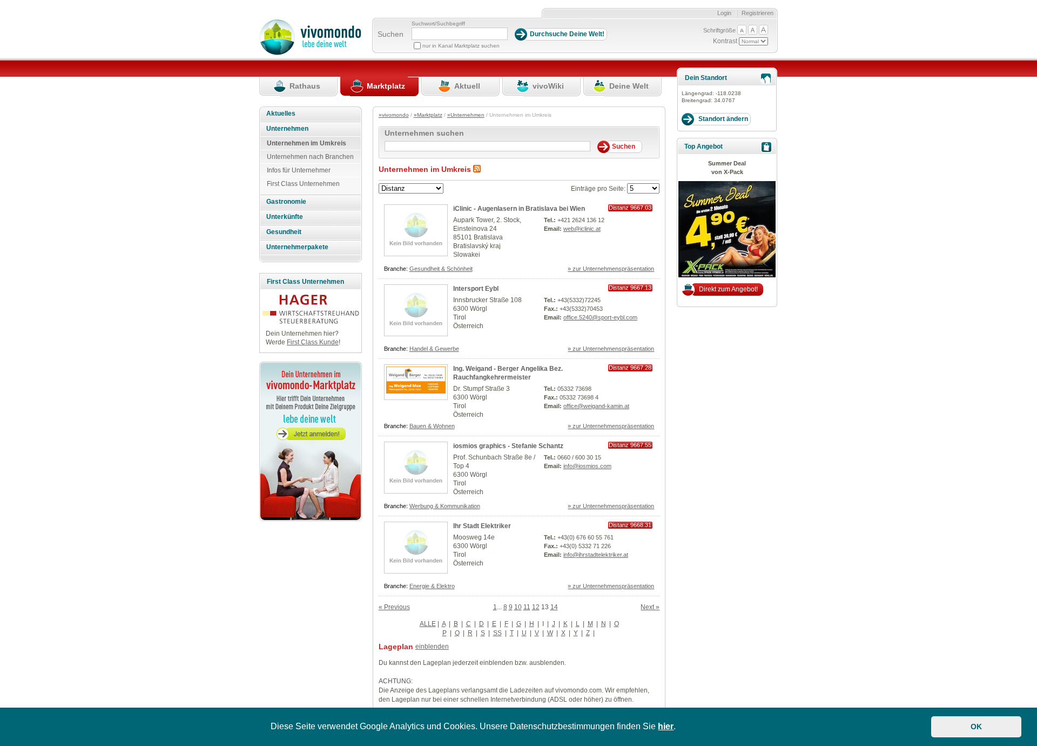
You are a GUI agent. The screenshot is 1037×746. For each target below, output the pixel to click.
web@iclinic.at (582, 228)
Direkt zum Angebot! (728, 289)
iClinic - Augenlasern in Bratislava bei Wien (519, 208)
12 (536, 607)
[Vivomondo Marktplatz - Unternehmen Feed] (477, 169)
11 (526, 607)
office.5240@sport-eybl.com (600, 317)
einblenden (432, 646)
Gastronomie (286, 201)
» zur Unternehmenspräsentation (611, 268)
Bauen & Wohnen (432, 426)
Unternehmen (287, 128)
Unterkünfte (284, 217)
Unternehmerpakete (297, 247)
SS (497, 633)
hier (666, 726)
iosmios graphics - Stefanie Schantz (508, 446)
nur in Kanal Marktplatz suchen (461, 46)
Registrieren (757, 13)
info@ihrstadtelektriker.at (595, 554)
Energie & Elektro (432, 586)
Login (724, 13)
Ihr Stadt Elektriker (482, 526)
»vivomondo (394, 115)
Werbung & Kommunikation (444, 506)
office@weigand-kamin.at (596, 406)
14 (554, 607)
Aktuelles (280, 113)
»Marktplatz (428, 115)
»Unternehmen (465, 115)
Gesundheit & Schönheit (441, 268)
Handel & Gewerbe (434, 348)
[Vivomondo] (310, 53)
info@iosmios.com (587, 466)
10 (518, 607)
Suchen (390, 34)
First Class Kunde (313, 342)
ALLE (428, 624)
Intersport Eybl (476, 288)
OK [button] (976, 726)
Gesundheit (283, 232)
